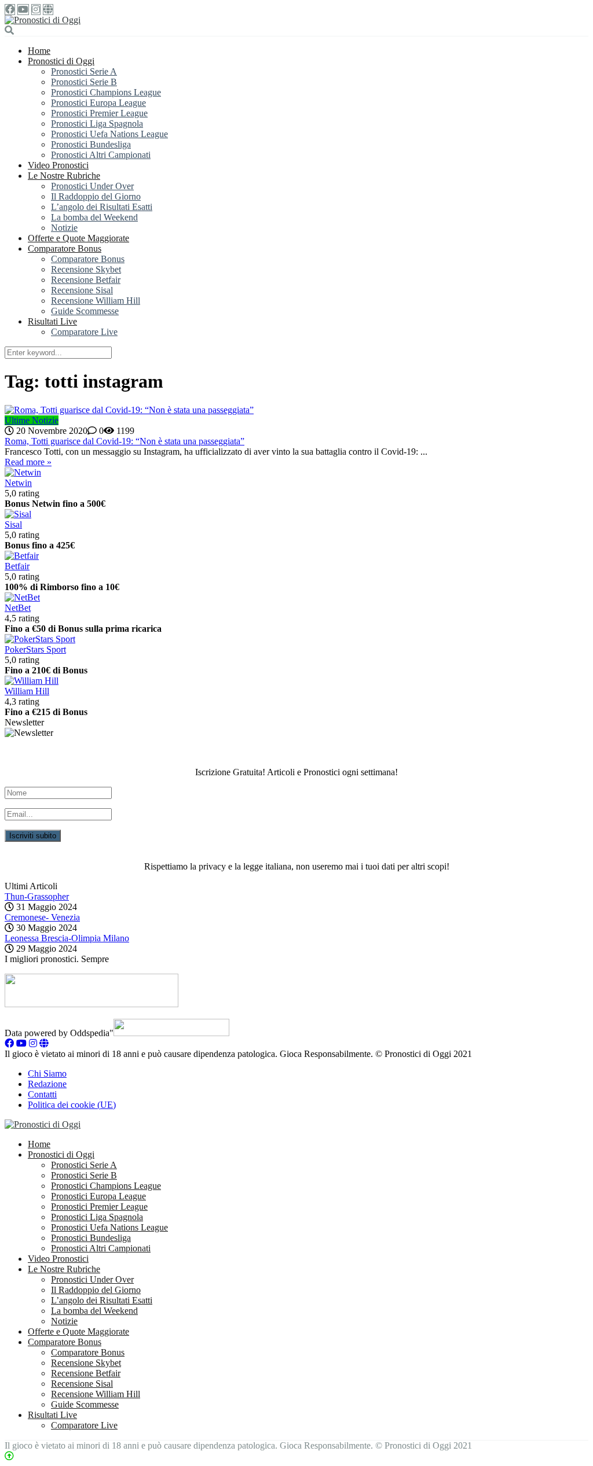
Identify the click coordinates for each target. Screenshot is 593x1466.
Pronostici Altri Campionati (101, 155)
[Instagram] (36, 9)
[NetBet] (22, 597)
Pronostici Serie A (84, 71)
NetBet (18, 608)
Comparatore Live (84, 332)
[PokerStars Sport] (40, 639)
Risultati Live (52, 321)
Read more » (28, 462)
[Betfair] (22, 556)
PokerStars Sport (35, 649)
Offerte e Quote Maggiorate (78, 238)
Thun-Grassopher (37, 896)
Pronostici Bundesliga (91, 144)
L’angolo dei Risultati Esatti (101, 207)
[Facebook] (10, 9)
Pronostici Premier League (99, 113)
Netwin (18, 483)
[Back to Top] (9, 1456)
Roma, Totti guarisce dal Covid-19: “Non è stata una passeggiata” (124, 441)
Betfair (17, 566)
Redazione (47, 1084)
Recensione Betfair (85, 280)
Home (39, 51)
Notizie (64, 228)
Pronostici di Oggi (61, 61)
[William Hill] (31, 681)
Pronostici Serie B (84, 82)
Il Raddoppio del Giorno (96, 196)
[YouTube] (23, 9)
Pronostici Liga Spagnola (97, 123)
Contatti (42, 1094)
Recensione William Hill (95, 300)
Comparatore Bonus (64, 248)
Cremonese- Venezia (42, 917)
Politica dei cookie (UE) (72, 1105)
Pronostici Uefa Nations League (109, 134)
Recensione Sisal (82, 290)
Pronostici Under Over (92, 186)
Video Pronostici (58, 165)
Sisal (13, 524)
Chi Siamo (47, 1073)
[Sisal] (18, 514)
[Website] (48, 9)
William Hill (27, 691)
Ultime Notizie (31, 420)
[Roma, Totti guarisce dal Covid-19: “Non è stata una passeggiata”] (296, 410)
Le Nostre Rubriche (64, 176)
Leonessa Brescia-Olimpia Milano (67, 938)
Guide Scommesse (85, 311)
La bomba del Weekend (94, 217)
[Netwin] (23, 472)
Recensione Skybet (86, 269)
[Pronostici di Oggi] (42, 20)
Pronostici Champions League (106, 92)
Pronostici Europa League (98, 103)
